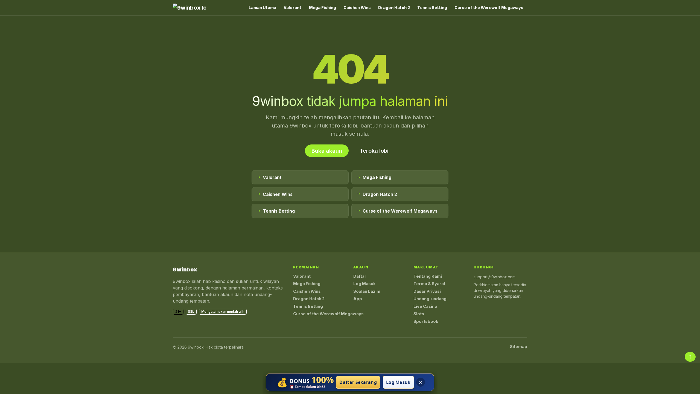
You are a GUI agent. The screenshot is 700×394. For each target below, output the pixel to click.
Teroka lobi (374, 150)
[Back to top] (690, 357)
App (357, 298)
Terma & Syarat (429, 283)
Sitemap (518, 346)
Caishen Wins (357, 7)
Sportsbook (425, 321)
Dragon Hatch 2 (394, 7)
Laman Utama (262, 7)
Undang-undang (430, 298)
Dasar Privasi (427, 291)
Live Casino (425, 306)
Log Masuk (364, 283)
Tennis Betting (432, 7)
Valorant (292, 7)
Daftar (359, 276)
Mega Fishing (322, 7)
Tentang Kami (427, 276)
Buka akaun (326, 150)
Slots (418, 313)
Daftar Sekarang (358, 382)
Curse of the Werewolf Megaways (488, 7)
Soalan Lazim (366, 291)
